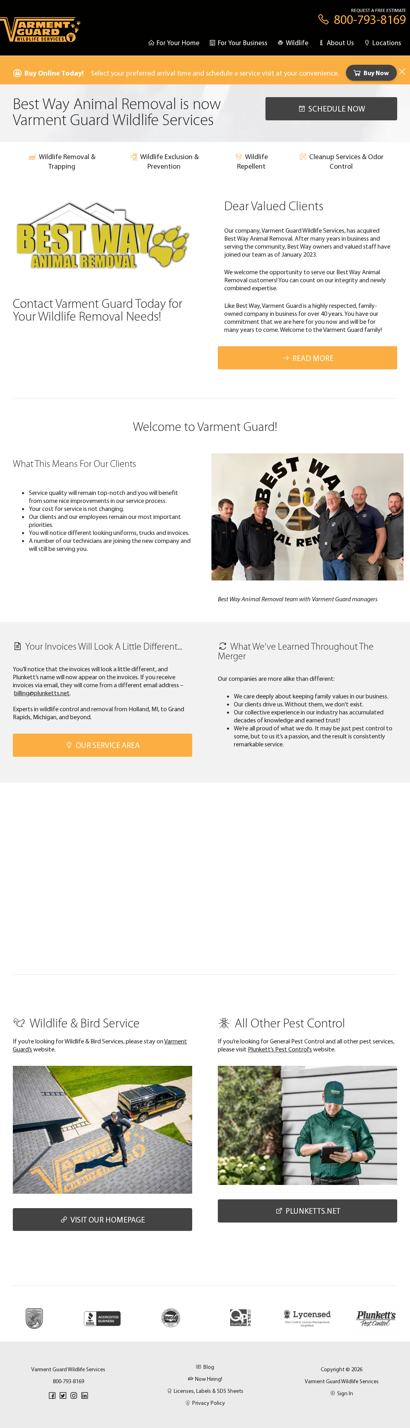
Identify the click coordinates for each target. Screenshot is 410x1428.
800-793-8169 (68, 1381)
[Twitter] (63, 1396)
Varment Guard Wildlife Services (342, 1381)
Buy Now (376, 73)
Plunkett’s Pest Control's (280, 1049)
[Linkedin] (84, 1396)
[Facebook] (52, 1396)
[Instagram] (73, 1396)
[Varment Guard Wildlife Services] (40, 33)
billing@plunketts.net (42, 693)
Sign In (345, 1393)
